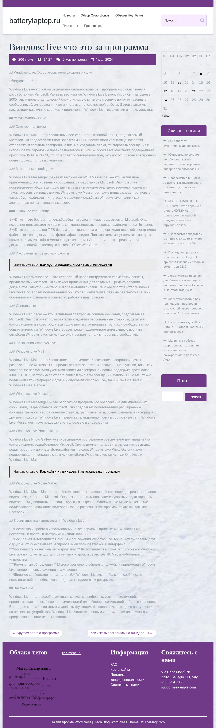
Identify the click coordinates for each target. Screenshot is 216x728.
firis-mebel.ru (71, 653)
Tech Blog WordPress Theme (117, 722)
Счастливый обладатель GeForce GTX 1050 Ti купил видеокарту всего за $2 (182, 238)
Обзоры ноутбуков (129, 15)
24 (165, 100)
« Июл (165, 115)
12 (179, 82)
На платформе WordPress (71, 722)
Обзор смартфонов (95, 15)
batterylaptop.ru (34, 20)
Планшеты (70, 25)
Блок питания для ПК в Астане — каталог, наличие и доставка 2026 (183, 326)
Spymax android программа (38, 633)
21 (194, 91)
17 (165, 91)
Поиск (184, 380)
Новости (68, 15)
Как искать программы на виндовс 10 (119, 633)
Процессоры (93, 25)
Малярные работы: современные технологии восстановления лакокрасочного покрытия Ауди (181, 350)
